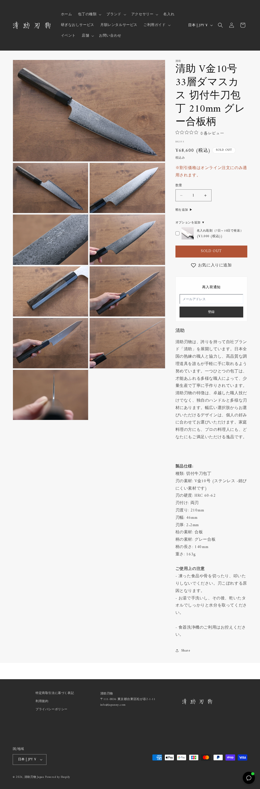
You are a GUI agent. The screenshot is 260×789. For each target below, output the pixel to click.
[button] (89, 14)
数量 (178, 185)
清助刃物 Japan (34, 777)
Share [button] (185, 650)
